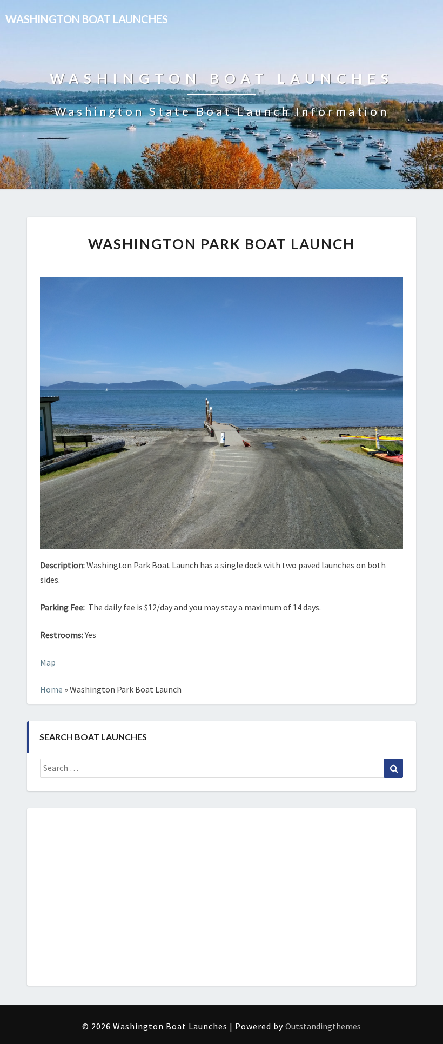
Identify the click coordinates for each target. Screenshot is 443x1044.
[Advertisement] (221, 897)
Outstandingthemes (323, 1026)
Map (48, 662)
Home (51, 689)
